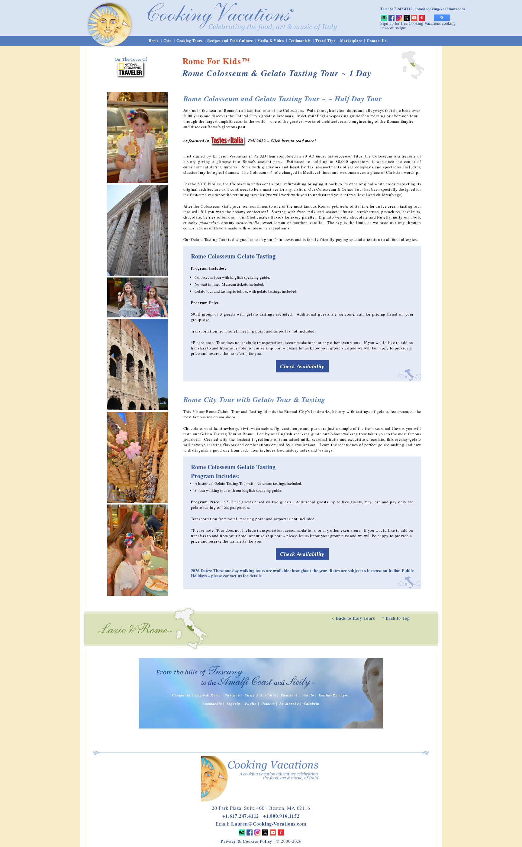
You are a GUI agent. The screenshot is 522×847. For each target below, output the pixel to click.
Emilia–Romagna (334, 695)
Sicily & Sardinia (260, 695)
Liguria (233, 703)
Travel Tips (325, 40)
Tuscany (232, 695)
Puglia (251, 703)
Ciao (167, 40)
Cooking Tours (189, 40)
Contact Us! (377, 40)
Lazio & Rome (208, 695)
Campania (181, 695)
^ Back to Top (396, 618)
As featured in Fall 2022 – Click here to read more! (249, 140)
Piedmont (289, 695)
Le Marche (289, 703)
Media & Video (270, 40)
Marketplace (351, 40)
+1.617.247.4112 (240, 815)
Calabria (312, 703)
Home (154, 40)
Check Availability (302, 366)
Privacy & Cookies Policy (246, 841)
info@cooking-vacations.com (440, 8)
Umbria (268, 703)
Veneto (308, 695)
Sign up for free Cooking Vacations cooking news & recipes (418, 25)
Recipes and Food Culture (230, 40)
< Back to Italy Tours (353, 618)
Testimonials (300, 40)
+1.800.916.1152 (281, 815)
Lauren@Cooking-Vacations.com (268, 823)
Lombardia (212, 703)
